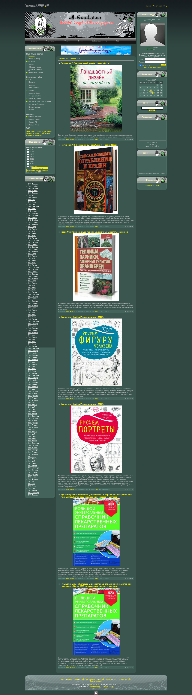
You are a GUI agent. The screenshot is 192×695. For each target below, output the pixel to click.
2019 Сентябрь (33, 416)
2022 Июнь (32, 486)
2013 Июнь (32, 260)
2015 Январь (33, 303)
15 (158, 90)
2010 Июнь (32, 202)
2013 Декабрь (33, 274)
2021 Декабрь (33, 475)
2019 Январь (33, 398)
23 (161, 93)
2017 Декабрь (33, 382)
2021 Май (31, 461)
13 (151, 90)
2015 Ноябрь (33, 326)
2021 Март (32, 456)
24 (140, 95)
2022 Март (32, 481)
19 (147, 93)
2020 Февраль (33, 427)
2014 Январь (33, 276)
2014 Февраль (33, 278)
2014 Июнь (32, 287)
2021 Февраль (33, 454)
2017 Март (32, 362)
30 (161, 95)
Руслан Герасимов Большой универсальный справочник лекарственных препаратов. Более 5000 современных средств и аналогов (96, 496)
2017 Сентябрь (33, 375)
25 (144, 95)
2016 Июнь (32, 342)
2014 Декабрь (33, 301)
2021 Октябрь (33, 470)
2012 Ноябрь (33, 245)
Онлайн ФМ (83, 679)
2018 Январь (33, 384)
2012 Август (32, 238)
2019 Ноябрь (33, 420)
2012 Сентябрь (33, 240)
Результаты (30, 170)
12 (147, 90)
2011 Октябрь (33, 215)
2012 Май (31, 231)
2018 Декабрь (33, 396)
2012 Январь (33, 222)
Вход (165, 6)
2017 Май (31, 366)
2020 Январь (33, 425)
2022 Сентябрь (33, 493)
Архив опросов (42, 170)
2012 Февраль (33, 224)
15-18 (32, 154)
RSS (46, 7)
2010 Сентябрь (33, 206)
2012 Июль (32, 236)
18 (144, 93)
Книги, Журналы (71, 139)
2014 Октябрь (33, 296)
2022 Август (32, 490)
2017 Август (32, 373)
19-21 (32, 156)
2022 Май (31, 484)
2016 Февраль (33, 333)
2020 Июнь (32, 436)
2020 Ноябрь (33, 447)
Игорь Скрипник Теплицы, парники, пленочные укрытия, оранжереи (94, 232)
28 (154, 95)
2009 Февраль (33, 184)
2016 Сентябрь (33, 348)
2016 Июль (32, 344)
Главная (148, 6)
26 (147, 95)
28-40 (32, 161)
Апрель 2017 (151, 80)
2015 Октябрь (33, 324)
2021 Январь (33, 452)
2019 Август (32, 414)
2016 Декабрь (33, 355)
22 (158, 93)
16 (161, 90)
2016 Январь (33, 330)
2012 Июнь (32, 233)
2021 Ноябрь (33, 472)
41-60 (32, 164)
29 (158, 95)
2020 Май (31, 434)
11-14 (32, 152)
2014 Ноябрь (33, 299)
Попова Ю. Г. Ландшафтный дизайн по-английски (85, 63)
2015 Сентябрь (33, 321)
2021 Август (32, 465)
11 (144, 90)
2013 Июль (32, 263)
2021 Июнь (32, 463)
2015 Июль (32, 317)
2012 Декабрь (33, 247)
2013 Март (32, 254)
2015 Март (32, 308)
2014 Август (32, 292)
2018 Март (32, 389)
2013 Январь (33, 249)
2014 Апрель (32, 283)
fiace (96, 139)
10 (140, 90)
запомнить (146, 65)
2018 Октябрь (33, 391)
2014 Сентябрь (33, 294)
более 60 (33, 166)
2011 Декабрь (33, 220)
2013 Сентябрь (33, 267)
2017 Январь (33, 357)
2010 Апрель (32, 197)
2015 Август (32, 319)
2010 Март (32, 195)
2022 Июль (32, 488)
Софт (76, 679)
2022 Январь (33, 477)
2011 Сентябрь (33, 213)
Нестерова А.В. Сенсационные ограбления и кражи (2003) (89, 145)
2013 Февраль (33, 251)
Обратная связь (107, 686)
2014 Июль (32, 290)
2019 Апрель (32, 405)
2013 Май (31, 258)
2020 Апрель (32, 432)
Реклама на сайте (152, 185)
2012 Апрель (32, 229)
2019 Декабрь (33, 423)
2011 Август (32, 211)
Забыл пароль (147, 67)
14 (154, 90)
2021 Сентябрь (33, 468)
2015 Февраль (33, 305)
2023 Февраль (33, 495)
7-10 (31, 149)
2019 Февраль (33, 400)
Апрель (74, 59)
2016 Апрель (32, 337)
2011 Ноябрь (32, 218)
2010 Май (31, 200)
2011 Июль (32, 209)
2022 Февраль (33, 479)
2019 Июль (32, 411)
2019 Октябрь (33, 418)
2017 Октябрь (33, 378)
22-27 (32, 159)
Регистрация (157, 6)
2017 (67, 59)
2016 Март (32, 335)
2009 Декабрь (33, 188)
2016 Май (31, 339)
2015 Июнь (32, 314)
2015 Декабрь (33, 328)
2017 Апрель (32, 364)
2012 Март (32, 227)
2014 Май (31, 285)
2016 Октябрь (33, 351)
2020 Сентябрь (33, 443)
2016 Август (32, 346)
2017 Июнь (32, 369)
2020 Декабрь (33, 450)
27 (151, 95)
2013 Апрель (32, 256)
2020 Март (32, 429)
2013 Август (32, 265)
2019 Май (31, 407)
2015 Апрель (32, 310)
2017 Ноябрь (33, 380)
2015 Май (31, 312)
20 (151, 93)
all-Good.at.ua (94, 685)
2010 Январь (33, 191)
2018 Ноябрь (33, 393)
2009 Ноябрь (33, 186)
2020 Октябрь (33, 445)
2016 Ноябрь (33, 353)
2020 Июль (32, 438)
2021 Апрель (32, 459)
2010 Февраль (33, 193)
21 (154, 93)
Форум (69, 679)
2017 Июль (32, 371)
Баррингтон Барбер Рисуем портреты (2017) (82, 317)
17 (140, 93)
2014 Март (32, 281)
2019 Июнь (32, 409)
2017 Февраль (33, 360)
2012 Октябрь (33, 242)
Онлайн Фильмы (105, 679)
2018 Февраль (33, 387)
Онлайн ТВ (93, 679)
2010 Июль (32, 204)
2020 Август (32, 441)
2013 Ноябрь (33, 272)
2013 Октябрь (33, 269)
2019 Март (32, 402)
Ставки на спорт (96, 681)
